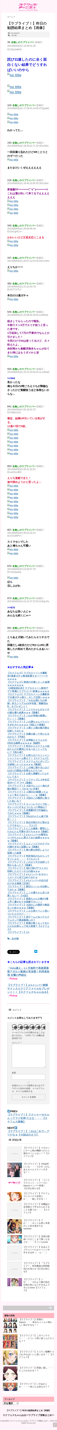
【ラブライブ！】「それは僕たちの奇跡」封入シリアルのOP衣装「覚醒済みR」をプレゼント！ (27, 703)
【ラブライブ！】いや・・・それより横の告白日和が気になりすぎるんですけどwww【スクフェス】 (36, 1285)
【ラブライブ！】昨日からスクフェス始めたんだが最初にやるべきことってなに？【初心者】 (28, 749)
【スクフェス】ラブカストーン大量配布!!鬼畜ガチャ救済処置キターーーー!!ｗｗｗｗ (27, 676)
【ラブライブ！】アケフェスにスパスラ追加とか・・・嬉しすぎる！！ (36, 1196)
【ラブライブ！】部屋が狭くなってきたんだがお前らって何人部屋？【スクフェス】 (28, 926)
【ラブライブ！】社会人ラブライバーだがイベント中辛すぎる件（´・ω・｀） (36, 1250)
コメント (16, 1042)
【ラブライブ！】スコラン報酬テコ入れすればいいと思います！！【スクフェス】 (36, 1354)
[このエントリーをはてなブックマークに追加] (35, 951)
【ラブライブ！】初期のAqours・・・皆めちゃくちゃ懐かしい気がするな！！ (35, 1322)
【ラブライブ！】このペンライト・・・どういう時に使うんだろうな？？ (36, 1338)
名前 (14, 1073)
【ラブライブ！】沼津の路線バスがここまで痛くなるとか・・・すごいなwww (36, 1239)
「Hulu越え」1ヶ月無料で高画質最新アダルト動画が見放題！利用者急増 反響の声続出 (28, 971)
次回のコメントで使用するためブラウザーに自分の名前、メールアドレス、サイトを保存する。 (28, 1088)
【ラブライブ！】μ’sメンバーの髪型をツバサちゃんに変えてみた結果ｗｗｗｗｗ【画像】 (28, 837)
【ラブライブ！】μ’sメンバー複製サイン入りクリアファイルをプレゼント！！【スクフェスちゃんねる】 (28, 988)
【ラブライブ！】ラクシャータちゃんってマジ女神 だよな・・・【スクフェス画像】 (28, 1118)
